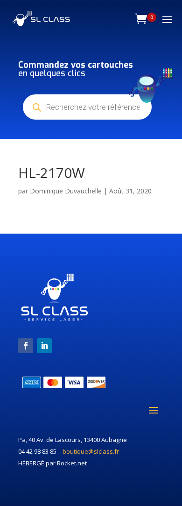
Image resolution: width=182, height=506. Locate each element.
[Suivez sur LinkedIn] (44, 345)
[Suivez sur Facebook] (25, 345)
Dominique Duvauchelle (66, 190)
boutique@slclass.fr (91, 451)
